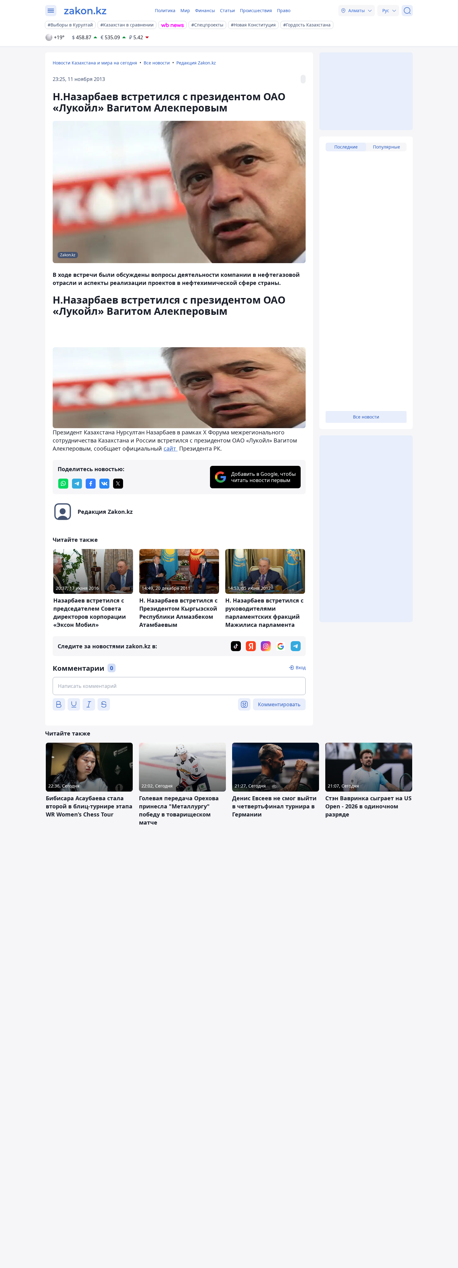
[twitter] (118, 483)
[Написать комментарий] (179, 686)
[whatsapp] (63, 483)
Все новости (157, 63)
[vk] (104, 483)
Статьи (227, 10)
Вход (301, 667)
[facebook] (90, 483)
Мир (185, 10)
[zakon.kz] (85, 10)
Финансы (205, 10)
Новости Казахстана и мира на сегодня (95, 63)
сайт (171, 448)
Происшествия (256, 10)
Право (283, 10)
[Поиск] (407, 10)
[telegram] (77, 483)
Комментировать (279, 704)
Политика (165, 10)
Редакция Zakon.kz (196, 63)
